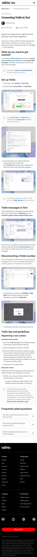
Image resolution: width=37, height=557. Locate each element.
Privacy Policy (12, 555)
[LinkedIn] (23, 519)
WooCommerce (24, 466)
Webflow (22, 469)
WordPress (23, 463)
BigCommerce (24, 472)
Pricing (4, 485)
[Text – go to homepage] (6, 448)
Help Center (5, 8)
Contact (4, 510)
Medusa (22, 482)
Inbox (3, 463)
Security (4, 479)
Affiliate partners (24, 500)
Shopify (22, 460)
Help (13, 3)
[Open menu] (34, 3)
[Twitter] (34, 519)
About (3, 497)
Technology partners (25, 503)
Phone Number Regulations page (17, 401)
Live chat (4, 469)
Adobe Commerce (25, 475)
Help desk (4, 466)
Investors (4, 500)
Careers (4, 507)
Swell (21, 479)
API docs (4, 475)
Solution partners (24, 497)
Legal (3, 503)
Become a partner (25, 507)
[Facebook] (3, 519)
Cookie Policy (9, 550)
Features (4, 472)
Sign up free (18, 529)
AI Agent (4, 460)
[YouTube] (13, 519)
